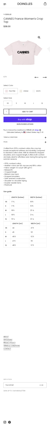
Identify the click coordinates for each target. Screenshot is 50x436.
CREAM (25, 91)
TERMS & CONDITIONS (10, 137)
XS (8, 103)
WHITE (38, 91)
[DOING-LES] (25, 4)
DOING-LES (8, 14)
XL (42, 103)
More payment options (25, 124)
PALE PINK (12, 91)
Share (5, 142)
